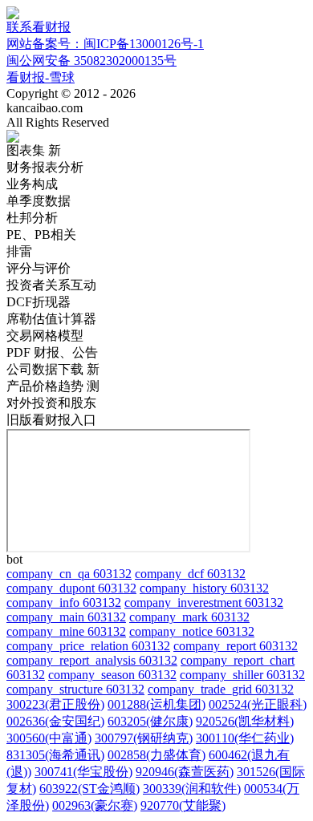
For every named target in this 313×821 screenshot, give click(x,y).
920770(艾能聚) (183, 805)
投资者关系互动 (51, 285)
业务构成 (32, 184)
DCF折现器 (38, 302)
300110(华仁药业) (245, 738)
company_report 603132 (235, 646)
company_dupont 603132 (71, 588)
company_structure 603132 (75, 689)
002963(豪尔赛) (94, 805)
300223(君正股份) (55, 704)
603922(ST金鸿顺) (89, 788)
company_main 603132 (66, 617)
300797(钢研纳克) (144, 738)
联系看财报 (38, 27)
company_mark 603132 (189, 617)
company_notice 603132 (191, 631)
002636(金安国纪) (55, 721)
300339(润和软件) (192, 788)
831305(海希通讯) (55, 755)
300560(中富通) (48, 738)
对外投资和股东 (51, 403)
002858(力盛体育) (156, 755)
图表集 (33, 150)
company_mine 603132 (66, 631)
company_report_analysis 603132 (91, 660)
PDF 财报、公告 (52, 352)
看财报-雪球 (40, 77)
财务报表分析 (44, 167)
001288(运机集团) (156, 704)
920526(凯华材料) (245, 721)
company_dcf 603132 (190, 573)
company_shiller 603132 (242, 674)
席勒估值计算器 (51, 319)
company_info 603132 (63, 602)
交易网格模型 (44, 335)
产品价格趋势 (53, 386)
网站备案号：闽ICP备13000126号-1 (105, 44)
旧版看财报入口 (51, 420)
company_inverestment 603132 (203, 602)
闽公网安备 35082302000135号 (91, 60)
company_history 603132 (204, 588)
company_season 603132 (112, 674)
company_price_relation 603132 (88, 646)
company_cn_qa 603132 (69, 573)
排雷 (19, 251)
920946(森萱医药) (185, 772)
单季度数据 (38, 201)
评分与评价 (38, 268)
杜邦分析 (32, 217)
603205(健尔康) (150, 721)
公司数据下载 (53, 369)
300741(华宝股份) (83, 772)
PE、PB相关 (41, 234)
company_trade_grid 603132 (221, 689)
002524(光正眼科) (258, 704)
